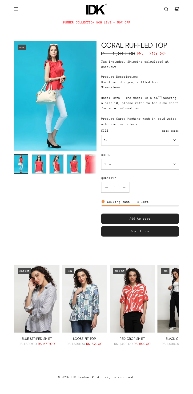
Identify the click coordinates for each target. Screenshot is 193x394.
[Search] (166, 9)
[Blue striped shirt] (37, 299)
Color (106, 155)
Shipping (135, 61)
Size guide (170, 130)
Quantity (108, 178)
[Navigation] (16, 9)
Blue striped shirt (36, 339)
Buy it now (140, 231)
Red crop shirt (132, 339)
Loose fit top (84, 339)
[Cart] (176, 9)
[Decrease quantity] (106, 187)
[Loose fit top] (84, 299)
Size (105, 130)
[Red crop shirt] (132, 299)
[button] (18, 96)
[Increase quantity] (124, 187)
